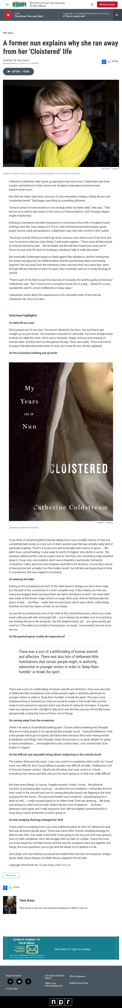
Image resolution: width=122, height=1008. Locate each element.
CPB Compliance (77, 976)
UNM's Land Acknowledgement (54, 984)
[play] (8, 15)
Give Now (109, 4)
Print (115, 61)
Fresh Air (65, 865)
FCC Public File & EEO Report (54, 977)
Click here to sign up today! (72, 949)
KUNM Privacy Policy (78, 983)
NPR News (8, 32)
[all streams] (117, 15)
